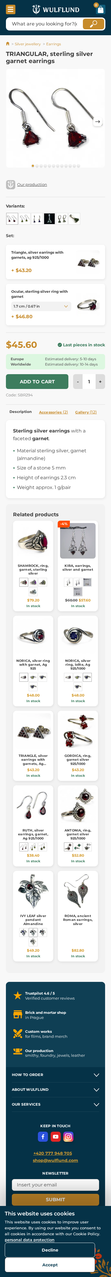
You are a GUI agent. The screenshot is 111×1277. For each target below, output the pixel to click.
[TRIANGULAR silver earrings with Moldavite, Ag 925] (62, 219)
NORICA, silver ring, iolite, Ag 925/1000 (78, 664)
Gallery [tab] (86, 412)
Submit (55, 1199)
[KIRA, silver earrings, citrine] (87, 582)
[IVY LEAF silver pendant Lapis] (23, 932)
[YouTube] (56, 1137)
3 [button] (41, 166)
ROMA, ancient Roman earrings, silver (78, 920)
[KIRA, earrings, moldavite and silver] (68, 582)
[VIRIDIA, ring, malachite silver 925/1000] (77, 846)
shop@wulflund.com (55, 1160)
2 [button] (37, 166)
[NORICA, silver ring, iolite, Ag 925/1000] (42, 677)
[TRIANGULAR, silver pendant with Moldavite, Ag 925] (49, 219)
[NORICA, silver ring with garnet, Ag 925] (23, 677)
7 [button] (58, 166)
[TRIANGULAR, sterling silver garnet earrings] (12, 219)
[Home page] (8, 44)
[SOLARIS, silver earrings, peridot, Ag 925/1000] (42, 846)
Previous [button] (13, 121)
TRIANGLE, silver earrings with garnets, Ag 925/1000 (33, 762)
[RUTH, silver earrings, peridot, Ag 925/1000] (33, 846)
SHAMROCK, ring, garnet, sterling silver (33, 569)
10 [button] (70, 166)
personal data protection (29, 1239)
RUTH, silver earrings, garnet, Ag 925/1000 (33, 834)
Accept (50, 1265)
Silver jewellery (28, 44)
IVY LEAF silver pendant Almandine (33, 920)
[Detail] (88, 262)
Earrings (53, 44)
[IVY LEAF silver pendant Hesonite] (42, 932)
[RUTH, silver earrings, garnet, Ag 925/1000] (23, 846)
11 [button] (74, 166)
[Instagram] (68, 1137)
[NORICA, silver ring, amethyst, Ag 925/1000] (33, 686)
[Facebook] (43, 1137)
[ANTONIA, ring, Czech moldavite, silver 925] (87, 846)
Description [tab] (20, 411)
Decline (50, 1250)
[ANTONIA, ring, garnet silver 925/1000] (68, 846)
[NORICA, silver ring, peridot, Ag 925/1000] (33, 677)
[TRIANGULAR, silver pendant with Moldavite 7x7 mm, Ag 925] (74, 219)
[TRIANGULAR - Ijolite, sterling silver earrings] (37, 219)
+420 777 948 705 (52, 1153)
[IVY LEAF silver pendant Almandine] (33, 932)
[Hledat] (93, 24)
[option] (55, 119)
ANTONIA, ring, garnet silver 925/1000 (78, 834)
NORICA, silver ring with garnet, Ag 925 (33, 664)
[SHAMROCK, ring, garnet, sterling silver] (23, 582)
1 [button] (33, 166)
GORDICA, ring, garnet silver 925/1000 (78, 759)
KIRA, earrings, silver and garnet (77, 568)
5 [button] (49, 166)
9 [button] (66, 166)
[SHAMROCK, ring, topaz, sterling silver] (33, 591)
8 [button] (62, 166)
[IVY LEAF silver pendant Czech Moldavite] (33, 941)
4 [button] (45, 166)
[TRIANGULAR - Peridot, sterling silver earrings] (24, 219)
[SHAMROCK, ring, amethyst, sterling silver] (33, 582)
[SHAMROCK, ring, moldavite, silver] (42, 582)
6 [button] (53, 166)
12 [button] (78, 166)
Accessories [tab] (53, 412)
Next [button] (97, 121)
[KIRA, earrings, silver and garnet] (77, 591)
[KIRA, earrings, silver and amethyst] (77, 582)
